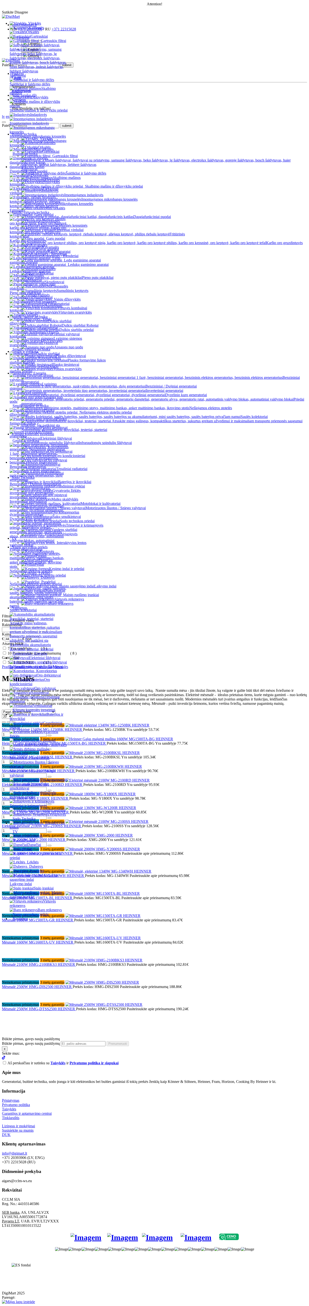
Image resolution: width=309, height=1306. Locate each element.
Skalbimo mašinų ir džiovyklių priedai (39, 110)
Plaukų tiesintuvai (54, 427)
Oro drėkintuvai (49, 675)
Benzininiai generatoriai (28, 467)
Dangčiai (34, 845)
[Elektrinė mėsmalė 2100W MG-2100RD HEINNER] (107, 780)
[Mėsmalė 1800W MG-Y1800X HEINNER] (100, 794)
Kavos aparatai (47, 249)
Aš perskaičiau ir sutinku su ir (63, 1063)
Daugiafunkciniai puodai (28, 171)
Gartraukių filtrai (53, 41)
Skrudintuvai (43, 297)
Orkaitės (32, 32)
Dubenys (36, 866)
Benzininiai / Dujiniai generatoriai (35, 484)
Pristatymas (10, 1100)
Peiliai (27, 849)
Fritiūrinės (177, 234)
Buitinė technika (25, 154)
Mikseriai (35, 280)
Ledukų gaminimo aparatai (30, 271)
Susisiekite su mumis (18, 1130)
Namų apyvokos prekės (31, 914)
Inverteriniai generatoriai (28, 501)
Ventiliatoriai (42, 706)
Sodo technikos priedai (33, 795)
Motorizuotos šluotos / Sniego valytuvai (32, 773)
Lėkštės (33, 862)
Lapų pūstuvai (45, 740)
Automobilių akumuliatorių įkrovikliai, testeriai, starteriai (31, 647)
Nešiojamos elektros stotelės (31, 571)
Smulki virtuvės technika (31, 349)
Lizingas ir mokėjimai (18, 1126)
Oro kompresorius (54, 779)
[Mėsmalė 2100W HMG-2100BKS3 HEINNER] (103, 960)
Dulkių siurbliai (48, 354)
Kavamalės (38, 245)
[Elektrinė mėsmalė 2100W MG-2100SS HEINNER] (106, 821)
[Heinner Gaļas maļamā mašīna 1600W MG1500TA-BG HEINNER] (119, 739)
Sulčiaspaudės (45, 301)
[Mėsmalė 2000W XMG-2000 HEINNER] (99, 835)
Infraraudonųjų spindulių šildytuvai (36, 666)
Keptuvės (35, 836)
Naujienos (20, 919)
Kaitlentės (36, 28)
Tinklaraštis (10, 1118)
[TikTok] (3, 1058)
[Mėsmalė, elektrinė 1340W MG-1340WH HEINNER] (108, 871)
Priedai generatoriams (26, 549)
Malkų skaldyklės (53, 745)
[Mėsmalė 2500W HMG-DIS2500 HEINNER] (102, 982)
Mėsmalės (36, 275)
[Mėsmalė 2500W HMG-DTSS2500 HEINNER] (103, 1004)
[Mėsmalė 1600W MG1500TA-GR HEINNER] (102, 916)
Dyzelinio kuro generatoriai (30, 519)
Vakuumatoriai (47, 327)
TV (15, 832)
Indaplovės (38, 115)
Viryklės (34, 23)
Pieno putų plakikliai (25, 293)
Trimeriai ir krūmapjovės (28, 806)
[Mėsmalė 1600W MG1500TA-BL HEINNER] (102, 893)
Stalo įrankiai (44, 888)
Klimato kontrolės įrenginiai (34, 710)
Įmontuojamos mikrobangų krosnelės (38, 136)
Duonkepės (39, 175)
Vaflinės (32, 314)
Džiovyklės (39, 97)
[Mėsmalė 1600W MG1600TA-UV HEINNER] (103, 938)
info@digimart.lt (14, 1153)
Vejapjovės (57, 814)
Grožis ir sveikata (26, 440)
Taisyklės (9, 1109)
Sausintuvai (40, 693)
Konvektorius (46, 671)
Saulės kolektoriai (254, 417)
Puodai (29, 840)
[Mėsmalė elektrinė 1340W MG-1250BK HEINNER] (107, 725)
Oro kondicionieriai (30, 682)
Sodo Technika (24, 819)
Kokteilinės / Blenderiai (49, 254)
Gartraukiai (39, 36)
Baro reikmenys (50, 910)
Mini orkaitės (44, 149)
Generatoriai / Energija (30, 653)
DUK (6, 1135)
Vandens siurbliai (53, 810)
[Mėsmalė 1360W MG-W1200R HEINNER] (100, 808)
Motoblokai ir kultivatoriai (29, 758)
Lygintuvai (38, 393)
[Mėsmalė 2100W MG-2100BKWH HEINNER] (103, 766)
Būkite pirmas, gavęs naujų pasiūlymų (31, 1043)
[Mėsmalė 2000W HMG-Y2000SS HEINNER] (102, 849)
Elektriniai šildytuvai (44, 658)
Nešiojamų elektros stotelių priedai (36, 584)
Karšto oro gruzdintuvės (28, 241)
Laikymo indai (105, 586)
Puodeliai (37, 871)
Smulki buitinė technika (31, 406)
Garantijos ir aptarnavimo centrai (27, 1113)
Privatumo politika (16, 1105)
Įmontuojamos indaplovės (29, 123)
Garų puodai (44, 214)
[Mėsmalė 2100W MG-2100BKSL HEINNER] (102, 753)
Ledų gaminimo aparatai (35, 260)
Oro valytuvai (45, 688)
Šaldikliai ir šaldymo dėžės (30, 84)
